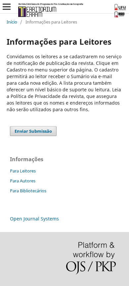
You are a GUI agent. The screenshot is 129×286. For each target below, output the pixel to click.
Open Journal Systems (34, 218)
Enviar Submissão (33, 131)
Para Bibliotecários (28, 191)
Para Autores (22, 181)
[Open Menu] (6, 6)
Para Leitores (23, 171)
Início (12, 22)
